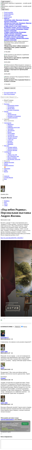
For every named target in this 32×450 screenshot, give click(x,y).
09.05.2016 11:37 (5, 353)
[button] (8, 12)
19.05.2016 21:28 (5, 379)
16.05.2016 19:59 (5, 369)
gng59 (2, 368)
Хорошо (25, 423)
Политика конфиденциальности (8, 428)
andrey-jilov (4, 351)
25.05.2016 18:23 (5, 404)
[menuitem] (15, 92)
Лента (6, 204)
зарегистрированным (7, 419)
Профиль (6, 201)
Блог (5, 202)
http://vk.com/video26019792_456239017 (12, 238)
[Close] (17, 97)
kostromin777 (5, 337)
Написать (17, 326)
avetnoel (3, 378)
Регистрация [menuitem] (11, 94)
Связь (5, 205)
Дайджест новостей (10, 88)
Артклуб (9, 119)
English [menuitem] (11, 92)
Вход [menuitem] (5, 94)
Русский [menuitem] (6, 92)
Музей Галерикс (9, 100)
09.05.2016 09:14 (5, 339)
